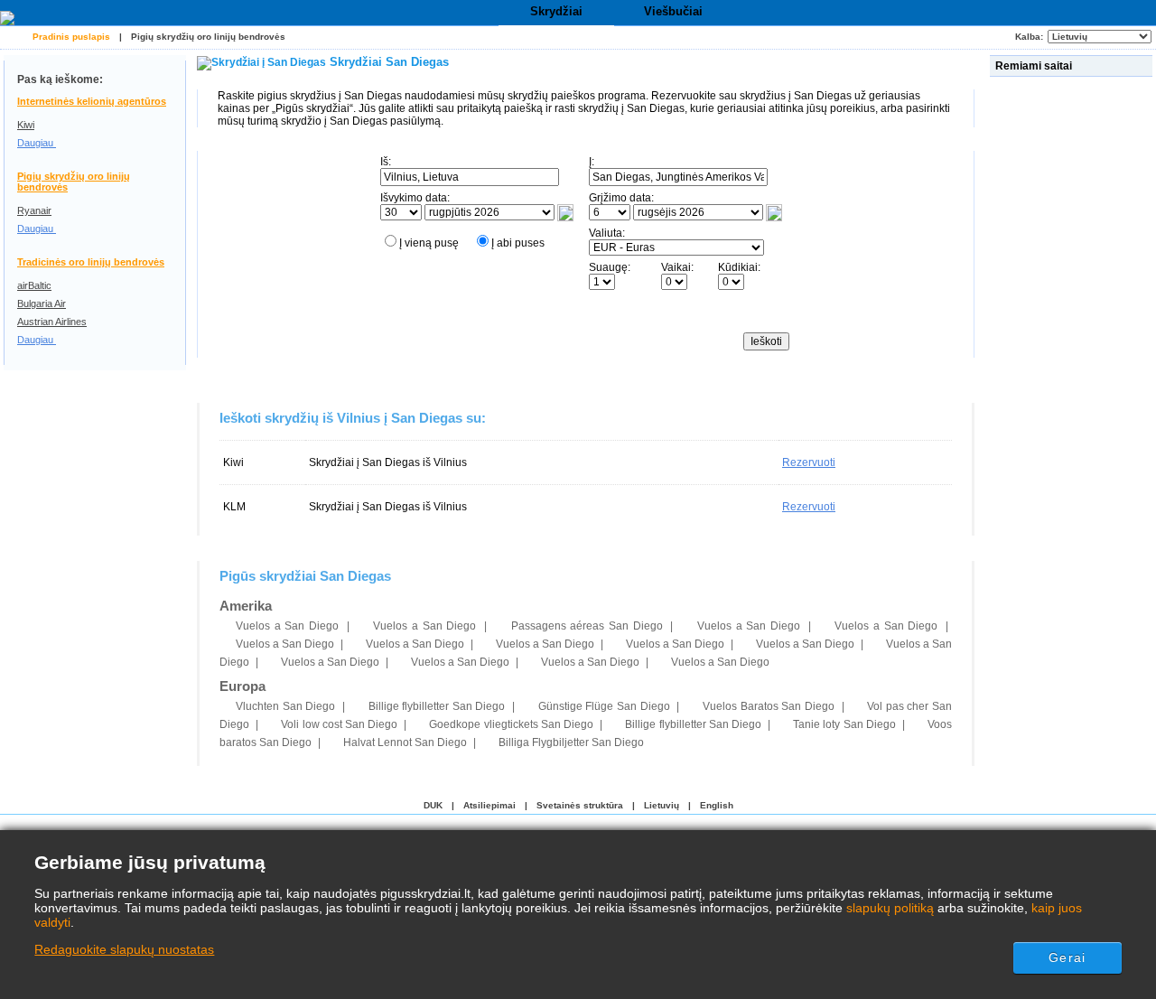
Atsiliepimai (489, 805)
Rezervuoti (808, 462)
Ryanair (34, 210)
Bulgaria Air (41, 303)
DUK (433, 805)
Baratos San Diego (768, 706)
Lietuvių (661, 805)
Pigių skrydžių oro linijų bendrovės (208, 37)
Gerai (1067, 957)
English (716, 805)
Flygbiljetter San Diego (571, 742)
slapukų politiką (890, 908)
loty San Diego (844, 724)
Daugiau (36, 142)
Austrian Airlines (52, 321)
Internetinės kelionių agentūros (91, 101)
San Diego (285, 706)
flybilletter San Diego (437, 706)
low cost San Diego (339, 724)
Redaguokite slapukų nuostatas (124, 949)
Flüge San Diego (604, 706)
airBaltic (34, 285)
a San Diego (287, 626)
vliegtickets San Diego (511, 724)
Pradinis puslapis (71, 37)
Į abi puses (518, 243)
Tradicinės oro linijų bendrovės (90, 262)
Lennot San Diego (405, 742)
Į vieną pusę (429, 243)
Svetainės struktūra (579, 805)
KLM (234, 506)
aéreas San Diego (587, 626)
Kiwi (25, 124)
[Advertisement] (1073, 351)
